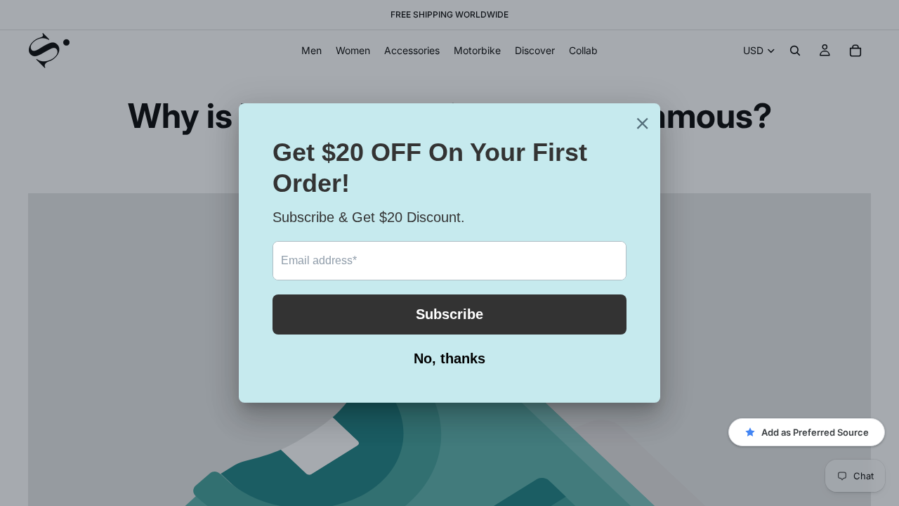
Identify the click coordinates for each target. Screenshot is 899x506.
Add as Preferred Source (815, 432)
